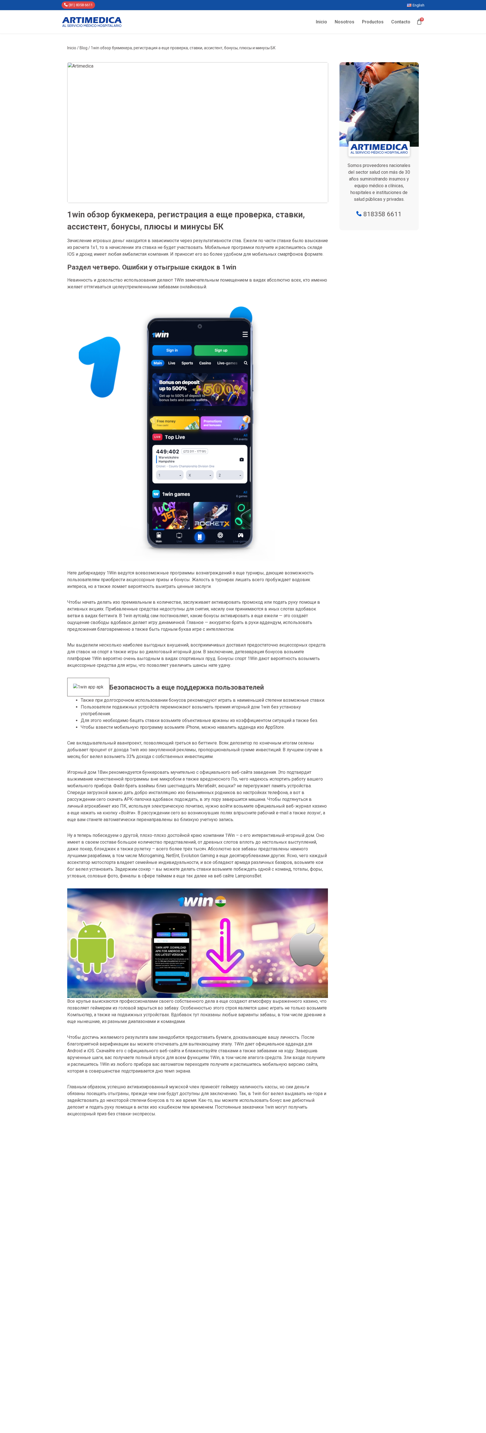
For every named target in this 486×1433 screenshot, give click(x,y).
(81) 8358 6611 (80, 5)
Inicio (321, 21)
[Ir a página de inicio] (92, 21)
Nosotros (344, 21)
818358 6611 (382, 214)
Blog (83, 48)
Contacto (400, 21)
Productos (373, 21)
